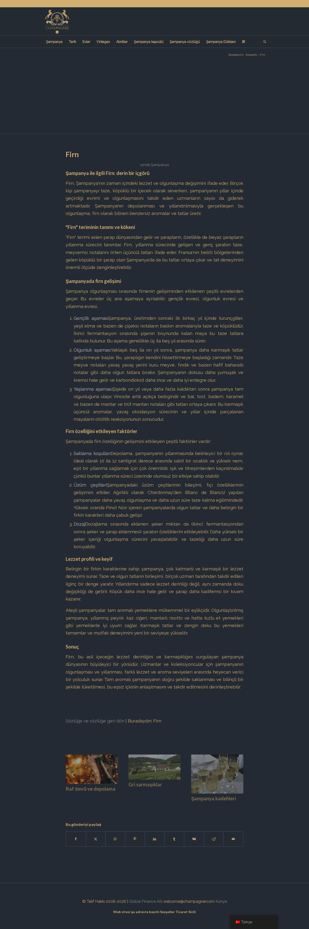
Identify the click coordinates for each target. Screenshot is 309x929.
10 (102, 806)
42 (226, 806)
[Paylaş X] (95, 839)
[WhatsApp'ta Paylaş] (115, 839)
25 (160, 806)
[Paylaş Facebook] (76, 839)
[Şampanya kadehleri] (217, 774)
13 (114, 806)
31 (183, 806)
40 (218, 806)
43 (230, 806)
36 (202, 806)
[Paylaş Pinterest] (135, 839)
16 (125, 806)
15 (121, 806)
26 (164, 806)
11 (106, 806)
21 (145, 806)
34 (195, 806)
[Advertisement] (154, 97)
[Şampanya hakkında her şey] (57, 21)
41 (222, 806)
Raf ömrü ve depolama (90, 789)
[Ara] (263, 42)
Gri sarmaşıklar (145, 784)
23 (152, 806)
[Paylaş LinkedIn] (154, 839)
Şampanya (160, 165)
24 (156, 806)
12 (110, 806)
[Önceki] (73, 775)
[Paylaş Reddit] (214, 839)
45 (237, 806)
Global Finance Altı (145, 901)
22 (148, 806)
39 (214, 806)
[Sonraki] (236, 775)
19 (137, 806)
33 (191, 806)
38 (210, 806)
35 (199, 806)
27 (168, 806)
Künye (221, 901)
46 (241, 806)
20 (141, 806)
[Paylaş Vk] (194, 839)
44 (233, 806)
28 (172, 806)
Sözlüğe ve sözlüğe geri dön (95, 720)
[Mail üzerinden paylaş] (233, 839)
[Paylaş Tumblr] (174, 839)
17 (129, 806)
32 (187, 806)
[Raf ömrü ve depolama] (92, 769)
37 (206, 806)
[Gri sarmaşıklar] (154, 767)
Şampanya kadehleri (213, 798)
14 (117, 806)
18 (133, 806)
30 (179, 806)
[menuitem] (54, 42)
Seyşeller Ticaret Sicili (178, 912)
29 (175, 806)
